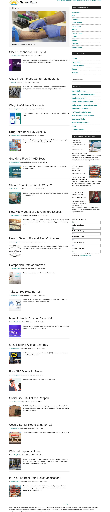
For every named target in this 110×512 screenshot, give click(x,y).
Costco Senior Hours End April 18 (30, 424)
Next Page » (66, 504)
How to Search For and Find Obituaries (34, 238)
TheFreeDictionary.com (85, 255)
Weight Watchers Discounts (27, 105)
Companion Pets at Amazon (27, 265)
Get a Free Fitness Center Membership (34, 78)
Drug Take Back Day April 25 (27, 132)
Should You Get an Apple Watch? (30, 185)
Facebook (85, 509)
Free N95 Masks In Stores (26, 371)
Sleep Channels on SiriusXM (27, 52)
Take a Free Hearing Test (25, 291)
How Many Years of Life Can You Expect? (36, 211)
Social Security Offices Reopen (29, 398)
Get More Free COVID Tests (27, 158)
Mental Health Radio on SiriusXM (30, 318)
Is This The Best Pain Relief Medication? (35, 477)
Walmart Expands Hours (24, 451)
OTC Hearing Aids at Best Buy (28, 344)
